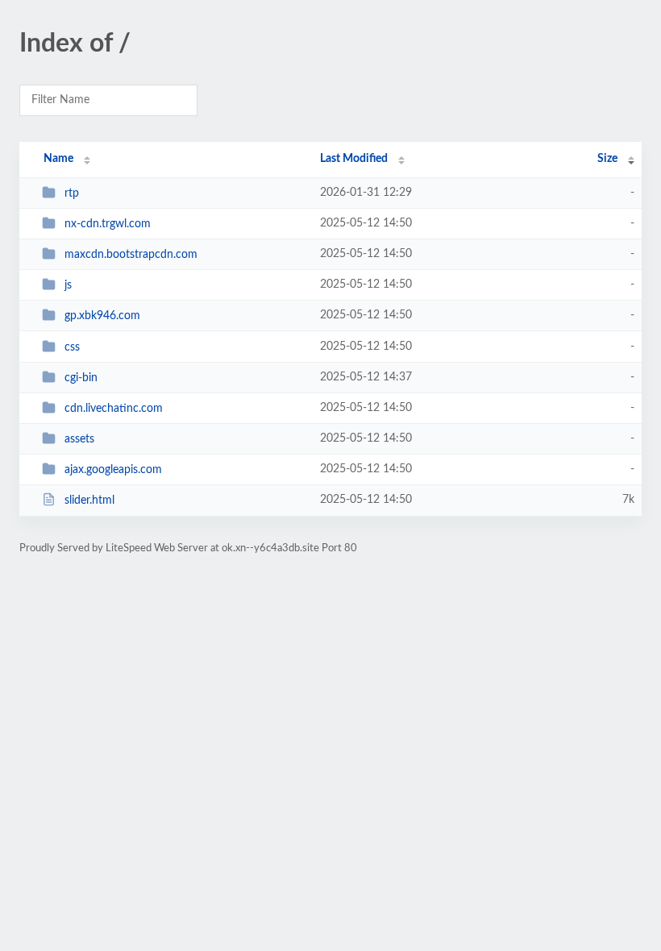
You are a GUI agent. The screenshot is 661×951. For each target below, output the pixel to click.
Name (58, 158)
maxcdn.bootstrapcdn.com (130, 254)
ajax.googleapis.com (113, 470)
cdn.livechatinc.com (113, 408)
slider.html (89, 500)
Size (607, 158)
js (68, 285)
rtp (71, 193)
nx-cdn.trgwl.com (107, 224)
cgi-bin (81, 378)
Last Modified (354, 158)
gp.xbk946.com (102, 316)
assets (79, 439)
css (72, 347)
